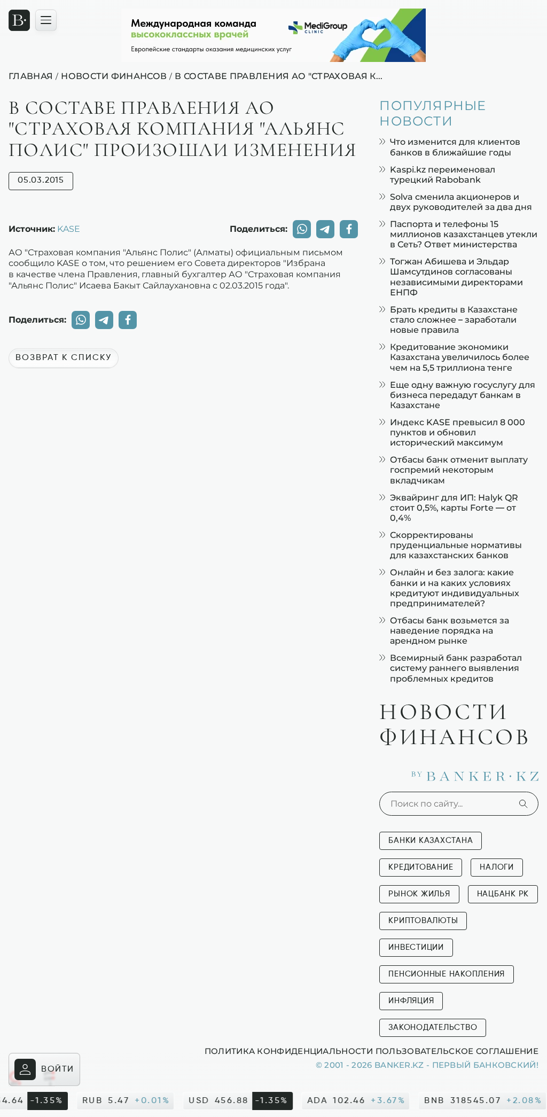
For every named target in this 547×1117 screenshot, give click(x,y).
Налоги (497, 867)
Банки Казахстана (430, 841)
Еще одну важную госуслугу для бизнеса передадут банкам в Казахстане (462, 395)
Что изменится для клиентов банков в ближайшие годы (455, 147)
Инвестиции (416, 947)
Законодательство (432, 1028)
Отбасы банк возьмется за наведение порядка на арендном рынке (449, 630)
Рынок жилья (419, 894)
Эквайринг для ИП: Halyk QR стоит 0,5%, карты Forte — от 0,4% (454, 508)
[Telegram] (325, 229)
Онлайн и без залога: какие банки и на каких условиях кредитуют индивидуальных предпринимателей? (454, 587)
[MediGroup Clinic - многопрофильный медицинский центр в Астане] (273, 35)
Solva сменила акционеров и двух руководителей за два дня (461, 202)
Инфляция (411, 1001)
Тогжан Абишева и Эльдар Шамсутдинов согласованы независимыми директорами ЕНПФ (456, 277)
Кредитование (420, 867)
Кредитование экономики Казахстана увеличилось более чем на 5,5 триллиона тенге (459, 357)
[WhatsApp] (302, 229)
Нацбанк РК (503, 894)
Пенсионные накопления (446, 974)
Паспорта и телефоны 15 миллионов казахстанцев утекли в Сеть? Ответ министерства (463, 234)
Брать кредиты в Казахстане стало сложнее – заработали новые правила (454, 319)
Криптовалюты (423, 921)
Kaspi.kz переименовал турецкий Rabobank (442, 175)
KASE (68, 228)
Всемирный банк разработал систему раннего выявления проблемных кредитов (456, 668)
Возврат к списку (63, 358)
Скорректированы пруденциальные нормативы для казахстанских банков (456, 545)
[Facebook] (349, 229)
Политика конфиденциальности (289, 1051)
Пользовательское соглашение (457, 1051)
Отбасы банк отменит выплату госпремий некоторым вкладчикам (459, 470)
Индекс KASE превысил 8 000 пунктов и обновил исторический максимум (457, 432)
